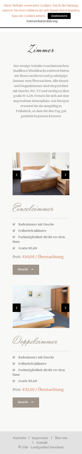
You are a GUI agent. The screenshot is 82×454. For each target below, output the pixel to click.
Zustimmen (59, 16)
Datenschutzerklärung (42, 21)
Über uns (61, 438)
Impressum (40, 438)
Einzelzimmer (33, 207)
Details (23, 269)
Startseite (19, 438)
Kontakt (42, 443)
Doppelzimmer (35, 340)
